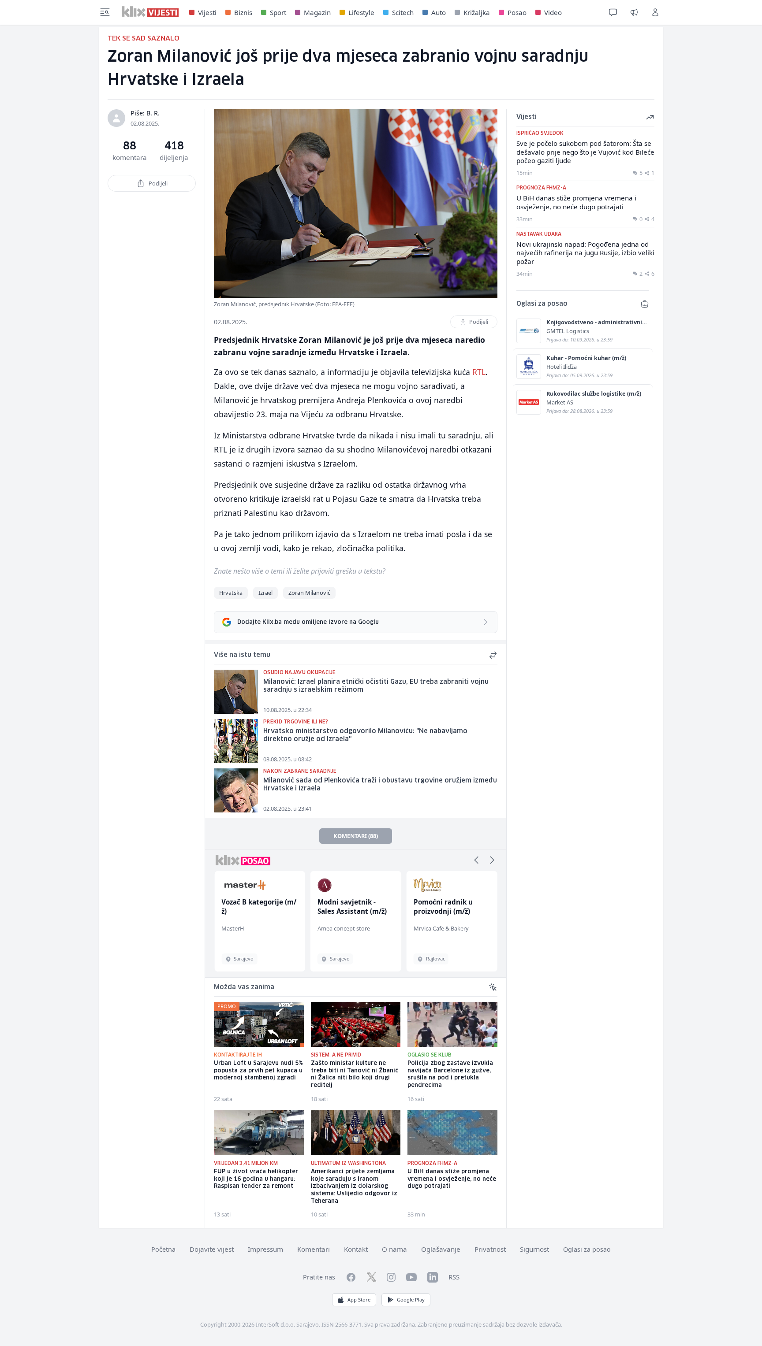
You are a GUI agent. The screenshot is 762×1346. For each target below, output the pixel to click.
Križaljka (476, 12)
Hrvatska (231, 593)
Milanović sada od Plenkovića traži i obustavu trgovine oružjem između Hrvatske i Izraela (380, 785)
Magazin (317, 12)
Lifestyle (361, 12)
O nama (394, 1249)
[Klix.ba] (150, 11)
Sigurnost (534, 1249)
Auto (438, 12)
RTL (479, 372)
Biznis (243, 12)
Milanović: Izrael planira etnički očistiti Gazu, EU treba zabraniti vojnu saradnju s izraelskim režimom (376, 686)
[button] (476, 860)
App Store (358, 1299)
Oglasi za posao (587, 1249)
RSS (453, 1276)
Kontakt (356, 1249)
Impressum (265, 1249)
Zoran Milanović (309, 593)
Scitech (403, 12)
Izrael (265, 593)
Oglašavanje (440, 1249)
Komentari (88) (355, 836)
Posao (517, 12)
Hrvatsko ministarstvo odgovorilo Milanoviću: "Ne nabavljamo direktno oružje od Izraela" (365, 735)
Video (553, 12)
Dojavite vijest (212, 1249)
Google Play (411, 1299)
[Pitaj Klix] (613, 12)
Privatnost (490, 1249)
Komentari (313, 1249)
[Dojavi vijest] (634, 12)
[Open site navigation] (105, 12)
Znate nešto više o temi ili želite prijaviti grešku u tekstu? (299, 571)
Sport (278, 12)
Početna (163, 1249)
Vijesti (207, 12)
